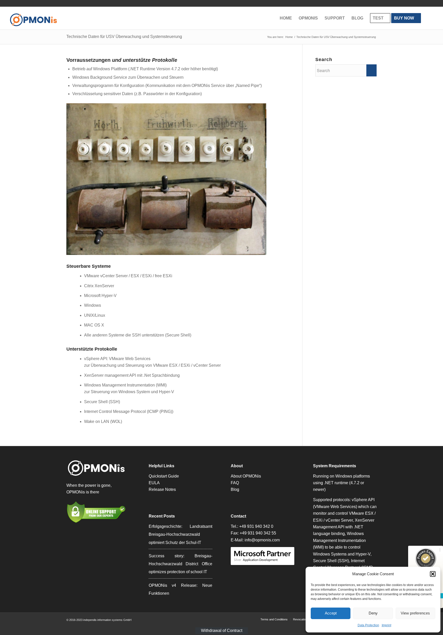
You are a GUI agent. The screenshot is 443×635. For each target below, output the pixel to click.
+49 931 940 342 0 (256, 526)
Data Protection (368, 625)
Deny (373, 613)
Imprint (386, 625)
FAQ (235, 483)
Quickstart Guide (164, 476)
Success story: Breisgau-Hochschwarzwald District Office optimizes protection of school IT (180, 564)
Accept (331, 613)
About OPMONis (246, 476)
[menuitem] (285, 18)
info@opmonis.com (262, 540)
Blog (235, 489)
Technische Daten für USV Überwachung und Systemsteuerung (124, 36)
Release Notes (162, 489)
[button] (432, 574)
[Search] (429, 18)
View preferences (415, 613)
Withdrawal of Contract (221, 630)
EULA (154, 483)
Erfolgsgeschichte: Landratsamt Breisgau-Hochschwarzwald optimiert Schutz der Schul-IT (180, 534)
